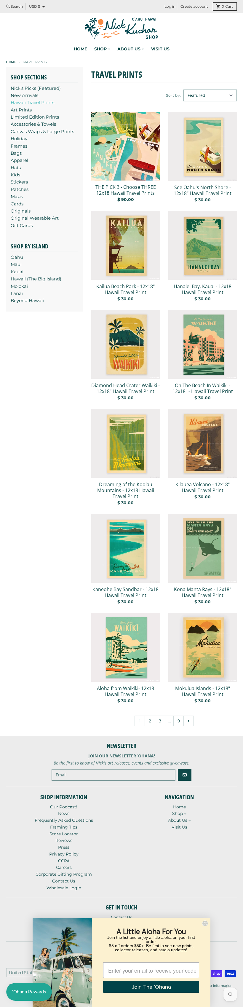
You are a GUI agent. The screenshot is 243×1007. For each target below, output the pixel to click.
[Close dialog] (205, 923)
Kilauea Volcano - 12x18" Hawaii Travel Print (202, 487)
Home (11, 62)
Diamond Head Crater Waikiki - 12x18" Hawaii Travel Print (125, 388)
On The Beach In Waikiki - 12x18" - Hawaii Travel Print (202, 388)
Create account (194, 6)
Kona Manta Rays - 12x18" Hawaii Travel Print (202, 592)
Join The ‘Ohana (151, 986)
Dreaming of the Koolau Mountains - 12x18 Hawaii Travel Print (125, 490)
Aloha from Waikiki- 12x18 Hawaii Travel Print (125, 691)
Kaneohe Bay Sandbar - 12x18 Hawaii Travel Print (125, 592)
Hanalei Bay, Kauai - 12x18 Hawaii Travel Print (202, 289)
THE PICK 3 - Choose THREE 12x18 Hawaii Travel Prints (125, 190)
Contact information (215, 985)
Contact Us (121, 917)
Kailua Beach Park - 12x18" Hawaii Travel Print (125, 289)
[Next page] (188, 721)
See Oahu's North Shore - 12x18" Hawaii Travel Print (202, 190)
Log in (169, 6)
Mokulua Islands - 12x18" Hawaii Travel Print (202, 691)
